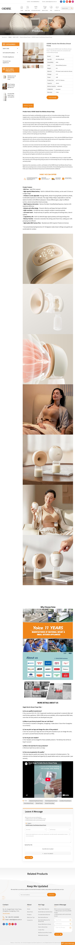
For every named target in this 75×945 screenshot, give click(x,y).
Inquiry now (52, 97)
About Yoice (30, 911)
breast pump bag (49, 803)
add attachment (48, 853)
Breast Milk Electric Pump (44, 924)
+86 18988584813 (35, 1)
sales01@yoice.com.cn (51, 1)
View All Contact (6, 913)
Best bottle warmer (43, 917)
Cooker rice (41, 929)
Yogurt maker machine (43, 909)
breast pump (39, 803)
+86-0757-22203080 (13, 917)
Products (29, 914)
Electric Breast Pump (25, 37)
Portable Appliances (8, 57)
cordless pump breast (65, 800)
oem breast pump (28, 803)
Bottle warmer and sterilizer (45, 911)
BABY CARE (15, 37)
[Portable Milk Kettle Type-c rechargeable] (4, 97)
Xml (21, 942)
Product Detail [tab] (28, 105)
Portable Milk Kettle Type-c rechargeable (11, 95)
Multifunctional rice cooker (45, 932)
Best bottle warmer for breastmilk (44, 920)
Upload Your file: (28, 845)
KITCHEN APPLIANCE (9, 53)
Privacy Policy (17, 942)
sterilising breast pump (51, 800)
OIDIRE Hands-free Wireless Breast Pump (36, 825)
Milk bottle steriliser (43, 935)
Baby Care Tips (30, 917)
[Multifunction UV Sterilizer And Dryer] (4, 77)
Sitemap (12, 942)
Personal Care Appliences (7, 61)
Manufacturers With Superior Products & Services (55, 223)
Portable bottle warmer (44, 914)
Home (9, 37)
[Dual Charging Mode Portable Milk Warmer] (4, 86)
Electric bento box (42, 927)
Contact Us (30, 920)
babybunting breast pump (36, 800)
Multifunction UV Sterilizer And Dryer (12, 77)
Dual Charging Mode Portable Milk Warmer (11, 85)
